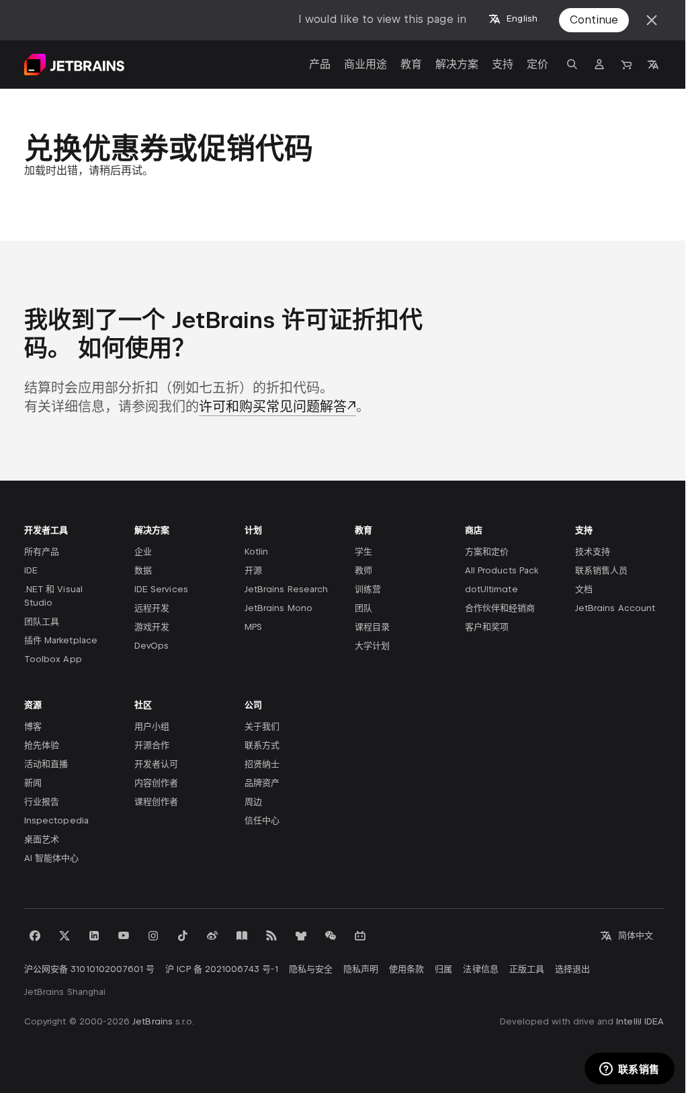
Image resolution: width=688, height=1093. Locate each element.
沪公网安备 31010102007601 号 (89, 969)
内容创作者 (156, 783)
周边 (253, 802)
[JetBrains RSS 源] (271, 935)
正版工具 (526, 969)
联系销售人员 (601, 570)
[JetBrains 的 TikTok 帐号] (183, 935)
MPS (253, 627)
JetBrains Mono (278, 608)
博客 (33, 726)
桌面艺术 (41, 839)
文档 (584, 589)
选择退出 (572, 969)
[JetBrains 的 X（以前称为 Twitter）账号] (64, 935)
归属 (443, 969)
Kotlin (256, 551)
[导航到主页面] (74, 64)
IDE (31, 570)
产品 (320, 64)
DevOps (151, 646)
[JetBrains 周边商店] (301, 935)
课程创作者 (156, 802)
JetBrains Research (286, 589)
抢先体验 (41, 745)
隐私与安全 (311, 969)
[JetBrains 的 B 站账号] (360, 935)
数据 (143, 570)
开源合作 (151, 745)
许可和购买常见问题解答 (273, 407)
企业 (143, 551)
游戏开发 (151, 627)
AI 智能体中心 (51, 858)
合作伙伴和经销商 (500, 608)
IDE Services (161, 589)
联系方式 (262, 745)
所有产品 (41, 551)
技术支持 (592, 551)
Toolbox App (53, 659)
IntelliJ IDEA (640, 1021)
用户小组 (151, 726)
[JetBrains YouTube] (123, 935)
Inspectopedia (56, 820)
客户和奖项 (487, 627)
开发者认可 (156, 764)
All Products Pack (501, 570)
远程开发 (151, 608)
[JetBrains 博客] (242, 935)
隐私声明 (360, 969)
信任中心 (262, 820)
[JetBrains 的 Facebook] (35, 935)
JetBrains (152, 1021)
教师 (363, 570)
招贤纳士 (262, 764)
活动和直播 (46, 764)
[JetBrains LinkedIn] (94, 935)
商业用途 (365, 64)
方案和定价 (487, 551)
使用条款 (406, 969)
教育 (411, 64)
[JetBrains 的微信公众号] (330, 935)
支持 (502, 64)
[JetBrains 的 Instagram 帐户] (153, 935)
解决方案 (456, 64)
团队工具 (41, 621)
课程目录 (372, 627)
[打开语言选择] (653, 64)
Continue (594, 19)
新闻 (33, 783)
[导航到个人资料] (599, 64)
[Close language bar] (652, 20)
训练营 (368, 589)
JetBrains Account (615, 608)
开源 (253, 570)
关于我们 (262, 726)
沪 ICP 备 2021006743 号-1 (221, 969)
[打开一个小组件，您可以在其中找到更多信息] (629, 1069)
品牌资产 (262, 783)
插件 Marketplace (60, 640)
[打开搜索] (572, 64)
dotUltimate (491, 589)
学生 (363, 551)
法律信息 (480, 969)
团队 (363, 608)
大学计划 (372, 646)
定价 (537, 64)
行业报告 (41, 802)
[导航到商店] (626, 64)
